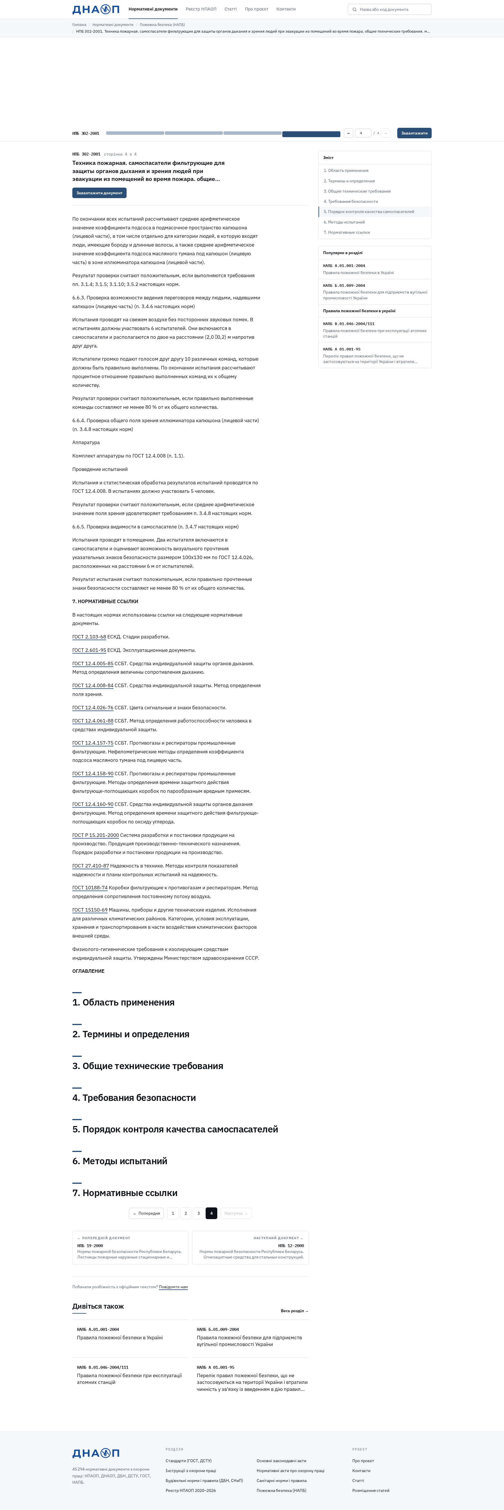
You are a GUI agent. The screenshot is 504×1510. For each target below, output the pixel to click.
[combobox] (393, 9)
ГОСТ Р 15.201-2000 (95, 835)
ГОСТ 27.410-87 (90, 866)
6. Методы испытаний (344, 222)
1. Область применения (346, 170)
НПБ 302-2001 (86, 154)
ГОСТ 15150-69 (90, 910)
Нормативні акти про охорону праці (291, 1470)
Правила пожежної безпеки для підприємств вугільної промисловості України (249, 1340)
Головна (79, 24)
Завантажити (414, 133)
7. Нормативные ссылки (347, 232)
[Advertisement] (252, 81)
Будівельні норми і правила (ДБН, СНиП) (204, 1480)
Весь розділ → (295, 1310)
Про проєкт (256, 9)
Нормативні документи (153, 9)
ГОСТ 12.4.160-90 (92, 804)
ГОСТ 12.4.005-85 (92, 663)
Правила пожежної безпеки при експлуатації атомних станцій (129, 1378)
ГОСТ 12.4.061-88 (92, 721)
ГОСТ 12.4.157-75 (92, 743)
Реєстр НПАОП (201, 9)
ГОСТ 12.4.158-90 (92, 773)
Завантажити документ (99, 192)
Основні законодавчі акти (281, 1460)
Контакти (286, 9)
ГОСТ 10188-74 (90, 887)
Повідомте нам (173, 1286)
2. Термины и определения (349, 181)
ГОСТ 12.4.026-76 (92, 707)
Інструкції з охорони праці (191, 1470)
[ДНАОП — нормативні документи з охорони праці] (95, 9)
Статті (231, 9)
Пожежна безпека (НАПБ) (162, 24)
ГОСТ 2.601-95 (89, 650)
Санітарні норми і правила (282, 1480)
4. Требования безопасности (351, 201)
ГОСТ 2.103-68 (89, 636)
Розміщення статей (370, 1490)
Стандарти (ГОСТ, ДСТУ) (189, 1460)
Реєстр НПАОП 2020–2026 (191, 1490)
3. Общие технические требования (357, 191)
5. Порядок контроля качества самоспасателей (369, 211)
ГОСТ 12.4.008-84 (92, 685)
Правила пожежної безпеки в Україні (120, 1337)
